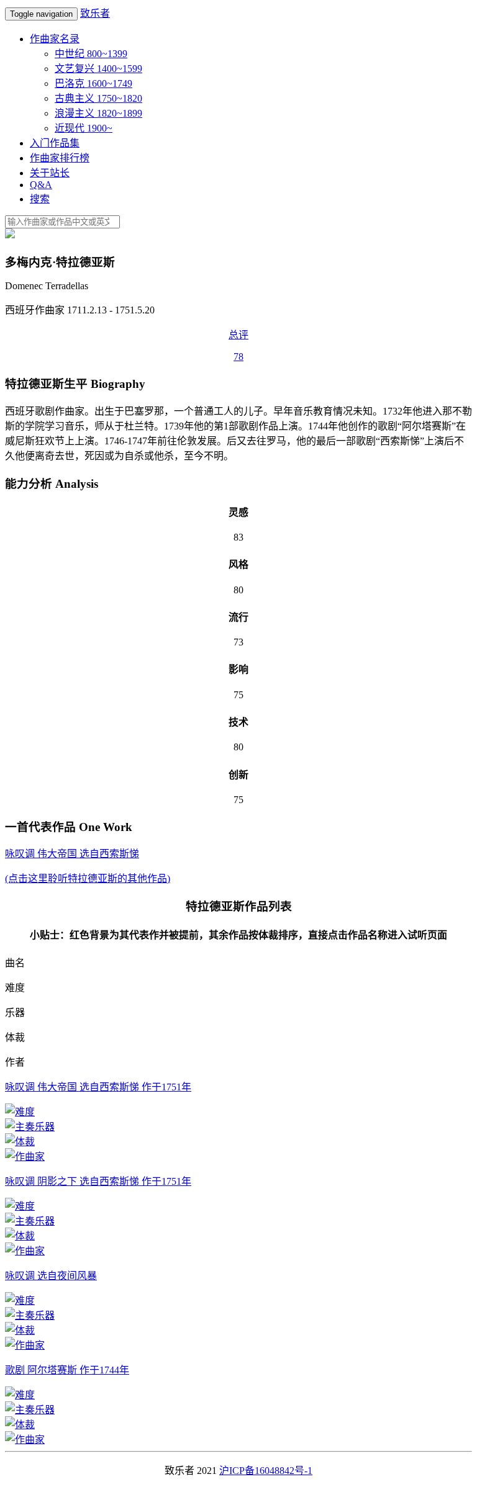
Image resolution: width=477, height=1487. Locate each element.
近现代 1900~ (83, 128)
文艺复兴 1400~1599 (98, 68)
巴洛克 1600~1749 (93, 83)
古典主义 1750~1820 (98, 98)
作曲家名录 (55, 39)
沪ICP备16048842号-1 (265, 1470)
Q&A (41, 184)
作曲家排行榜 (59, 158)
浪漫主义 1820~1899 (98, 113)
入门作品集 (55, 143)
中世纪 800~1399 (91, 53)
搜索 (40, 199)
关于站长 (50, 173)
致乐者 (95, 13)
